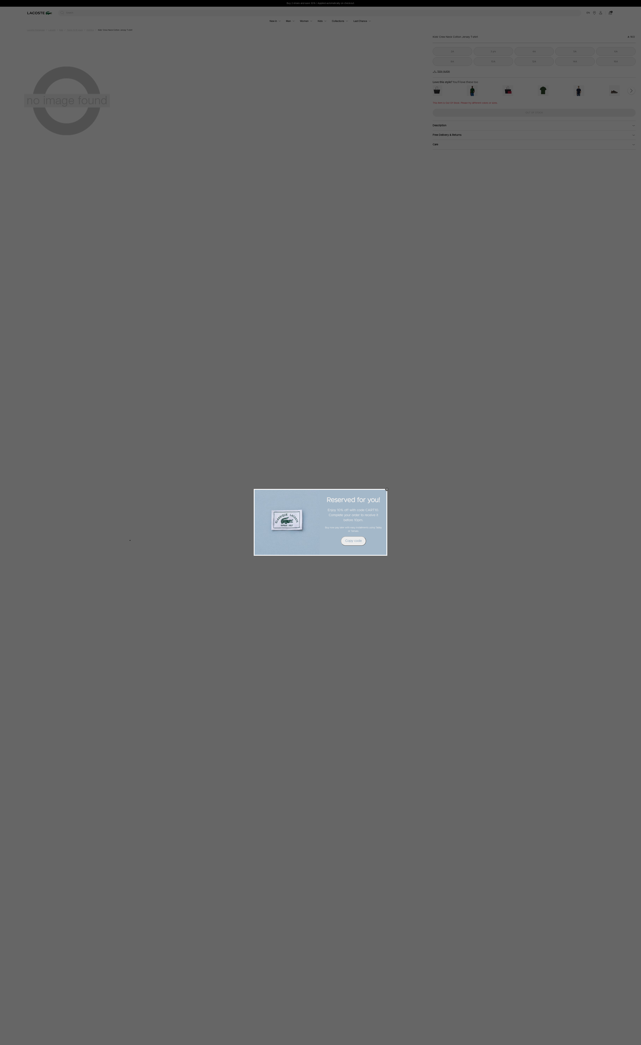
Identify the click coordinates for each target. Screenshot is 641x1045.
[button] (387, 489)
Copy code (353, 541)
